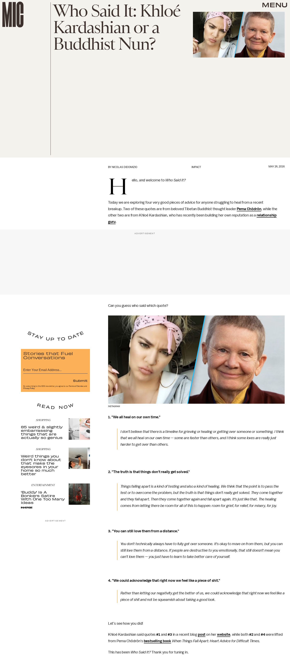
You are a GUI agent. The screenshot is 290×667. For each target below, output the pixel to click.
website (223, 634)
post (201, 634)
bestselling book (157, 641)
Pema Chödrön (249, 209)
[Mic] (12, 14)
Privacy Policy (29, 388)
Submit (80, 380)
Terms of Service (76, 386)
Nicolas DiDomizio (124, 167)
